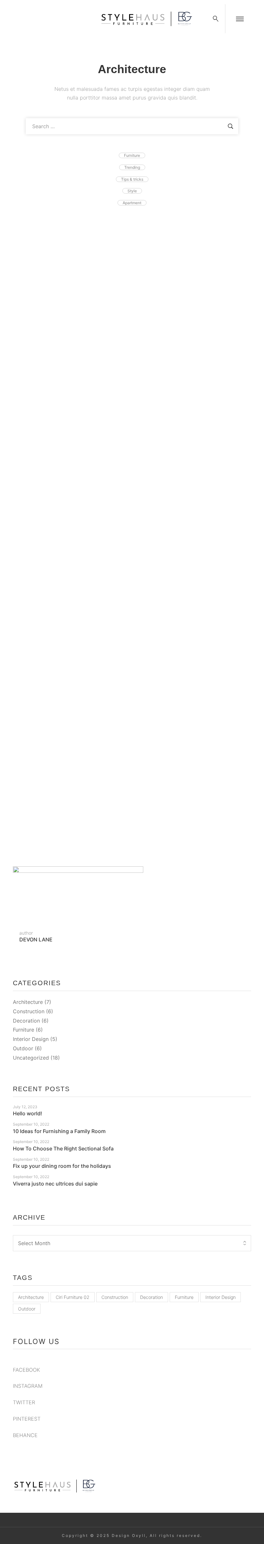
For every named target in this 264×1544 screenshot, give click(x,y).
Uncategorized (31, 1057)
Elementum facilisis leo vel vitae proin (79, 340)
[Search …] (215, 18)
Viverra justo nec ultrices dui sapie (55, 1183)
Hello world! (27, 1113)
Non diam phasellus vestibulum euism (80, 515)
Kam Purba (98, 243)
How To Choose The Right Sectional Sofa (86, 777)
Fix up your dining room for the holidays (62, 1166)
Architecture (28, 1002)
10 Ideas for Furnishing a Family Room (59, 1131)
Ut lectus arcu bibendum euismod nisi (79, 428)
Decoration (26, 1020)
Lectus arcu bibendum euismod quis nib (83, 602)
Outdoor (23, 1048)
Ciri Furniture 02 (73, 1297)
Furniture (23, 1029)
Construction (28, 1011)
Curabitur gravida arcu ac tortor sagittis (82, 253)
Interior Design (31, 1039)
